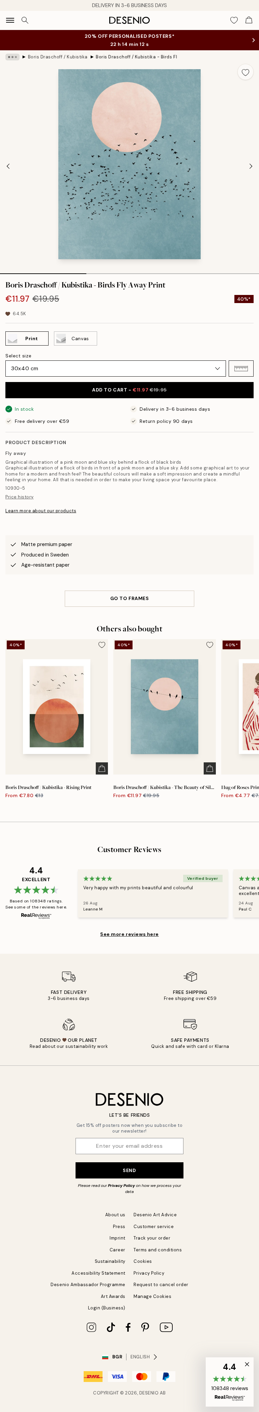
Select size (18, 356)
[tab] (43, 271)
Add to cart (129, 390)
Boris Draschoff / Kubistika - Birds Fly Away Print (136, 57)
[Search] (25, 20)
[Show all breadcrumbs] (12, 57)
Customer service (154, 1226)
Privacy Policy (121, 1185)
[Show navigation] (10, 20)
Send (129, 1170)
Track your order (152, 1238)
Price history (19, 497)
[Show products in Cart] (248, 20)
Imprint (117, 1238)
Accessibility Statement (98, 1273)
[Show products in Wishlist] (234, 20)
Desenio (149, 1393)
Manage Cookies (152, 1296)
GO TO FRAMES (129, 598)
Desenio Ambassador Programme (88, 1284)
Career (117, 1250)
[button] (241, 368)
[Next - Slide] (251, 166)
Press (119, 1226)
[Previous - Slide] (8, 166)
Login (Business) (106, 1308)
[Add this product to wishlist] (245, 72)
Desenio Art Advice (155, 1215)
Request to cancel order (161, 1284)
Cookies (143, 1261)
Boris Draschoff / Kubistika (58, 57)
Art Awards (113, 1296)
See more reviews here (129, 934)
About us (115, 1215)
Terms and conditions (158, 1250)
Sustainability (110, 1261)
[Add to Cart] (102, 768)
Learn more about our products (40, 511)
